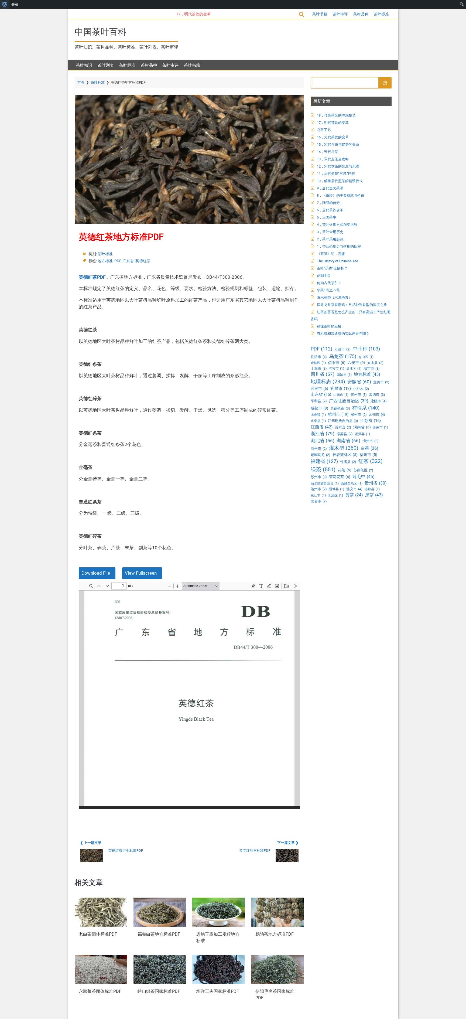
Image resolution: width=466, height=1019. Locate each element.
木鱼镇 (318, 415)
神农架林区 (345, 454)
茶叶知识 (84, 65)
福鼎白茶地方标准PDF (159, 934)
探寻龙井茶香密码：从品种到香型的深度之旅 (352, 305)
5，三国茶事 (326, 217)
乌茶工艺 (324, 130)
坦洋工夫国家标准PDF (217, 991)
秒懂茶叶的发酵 (329, 326)
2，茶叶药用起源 (330, 239)
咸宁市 (372, 368)
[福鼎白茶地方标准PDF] (159, 912)
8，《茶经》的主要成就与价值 (340, 195)
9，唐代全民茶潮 (330, 188)
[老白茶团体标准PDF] (101, 912)
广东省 (128, 261)
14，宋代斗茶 (327, 152)
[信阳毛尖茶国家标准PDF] (277, 969)
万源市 (342, 349)
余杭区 (318, 363)
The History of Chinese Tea (337, 261)
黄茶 (354, 495)
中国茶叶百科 (100, 32)
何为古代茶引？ (329, 283)
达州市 (319, 489)
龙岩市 (319, 501)
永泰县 (318, 421)
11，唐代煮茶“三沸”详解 (336, 174)
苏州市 (319, 477)
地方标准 (105, 261)
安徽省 (359, 381)
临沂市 (319, 357)
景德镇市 (340, 408)
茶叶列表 (106, 65)
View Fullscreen (141, 573)
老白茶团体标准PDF (98, 934)
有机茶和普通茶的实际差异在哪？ (343, 334)
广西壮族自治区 (348, 400)
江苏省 (370, 420)
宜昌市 (340, 388)
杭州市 (338, 414)
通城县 (336, 489)
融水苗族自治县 (325, 483)
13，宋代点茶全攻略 (333, 159)
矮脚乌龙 (320, 455)
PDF (117, 261)
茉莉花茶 (339, 477)
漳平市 (319, 449)
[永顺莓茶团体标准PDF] (101, 969)
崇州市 (359, 395)
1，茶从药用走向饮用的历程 (339, 246)
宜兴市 (381, 382)
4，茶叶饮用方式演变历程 (337, 225)
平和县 (319, 401)
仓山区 (366, 357)
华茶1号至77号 (328, 290)
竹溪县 (348, 462)
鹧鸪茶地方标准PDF (274, 934)
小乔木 (361, 389)
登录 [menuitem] (14, 4)
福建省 (324, 461)
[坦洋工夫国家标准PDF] (218, 969)
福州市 (368, 454)
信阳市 (336, 362)
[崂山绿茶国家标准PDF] (159, 969)
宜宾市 (319, 388)
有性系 (365, 408)
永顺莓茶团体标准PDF (100, 991)
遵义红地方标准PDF (254, 850)
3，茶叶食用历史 (330, 232)
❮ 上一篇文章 (90, 843)
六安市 (356, 362)
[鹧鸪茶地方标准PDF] (277, 912)
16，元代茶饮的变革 (333, 137)
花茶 (344, 470)
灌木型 (343, 448)
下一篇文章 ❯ (288, 843)
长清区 (335, 495)
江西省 (322, 427)
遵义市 (354, 489)
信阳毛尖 (324, 276)
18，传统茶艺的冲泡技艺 (336, 115)
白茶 (369, 448)
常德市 (377, 395)
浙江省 (322, 433)
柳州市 (359, 415)
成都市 (319, 408)
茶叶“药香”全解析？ (332, 268)
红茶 (370, 461)
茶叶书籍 (319, 14)
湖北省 (322, 440)
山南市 (340, 395)
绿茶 (323, 469)
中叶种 (366, 349)
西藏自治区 (351, 483)
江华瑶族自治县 (343, 421)
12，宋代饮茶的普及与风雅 (338, 166)
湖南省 (348, 440)
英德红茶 (142, 261)
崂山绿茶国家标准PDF (159, 991)
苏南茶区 (363, 470)
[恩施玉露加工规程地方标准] (218, 912)
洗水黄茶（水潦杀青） (334, 297)
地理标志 (328, 382)
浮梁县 (345, 434)
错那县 (372, 489)
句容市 (336, 368)
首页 (80, 82)
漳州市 (370, 441)
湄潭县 (362, 434)
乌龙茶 (342, 356)
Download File (95, 573)
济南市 (380, 427)
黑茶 (374, 494)
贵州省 (376, 483)
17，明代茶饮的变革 (179, 14)
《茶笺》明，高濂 (331, 254)
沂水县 (343, 427)
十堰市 (319, 368)
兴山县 (375, 363)
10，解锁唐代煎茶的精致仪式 (340, 181)
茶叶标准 (381, 14)
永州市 (377, 415)
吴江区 (353, 368)
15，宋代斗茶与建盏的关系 (338, 144)
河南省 (362, 427)
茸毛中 (363, 476)
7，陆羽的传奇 (328, 203)
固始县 (344, 375)
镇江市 (318, 495)
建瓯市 (379, 401)
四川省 (322, 374)
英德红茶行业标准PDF (125, 850)
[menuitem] (4, 4)
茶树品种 (360, 14)
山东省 (321, 394)
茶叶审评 (340, 14)
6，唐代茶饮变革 (330, 210)
